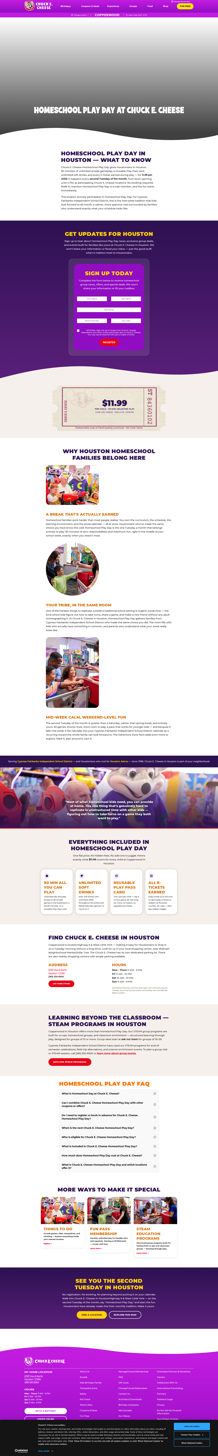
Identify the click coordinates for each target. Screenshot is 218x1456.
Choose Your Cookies (190, 1435)
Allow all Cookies (192, 1426)
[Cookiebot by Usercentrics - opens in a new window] (21, 1451)
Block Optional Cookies (192, 1443)
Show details (44, 1451)
